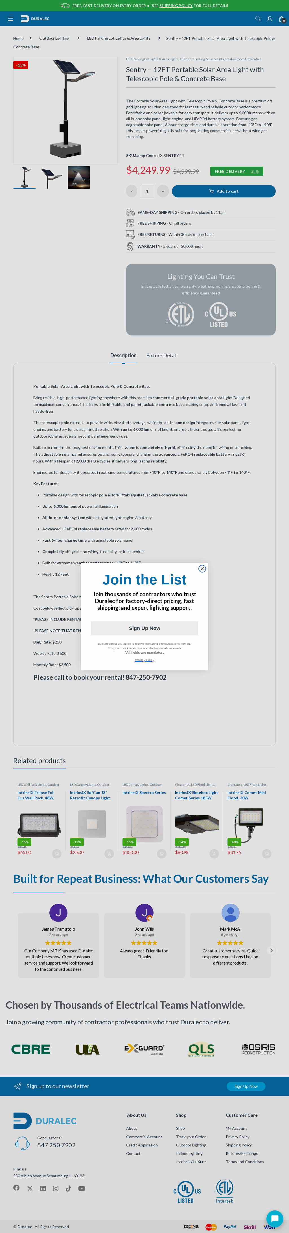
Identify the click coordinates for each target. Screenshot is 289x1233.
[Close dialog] (202, 568)
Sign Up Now (144, 628)
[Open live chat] (274, 1218)
